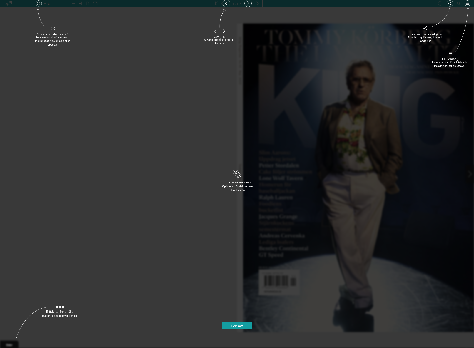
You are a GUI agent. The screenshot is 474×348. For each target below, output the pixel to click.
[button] (237, 325)
